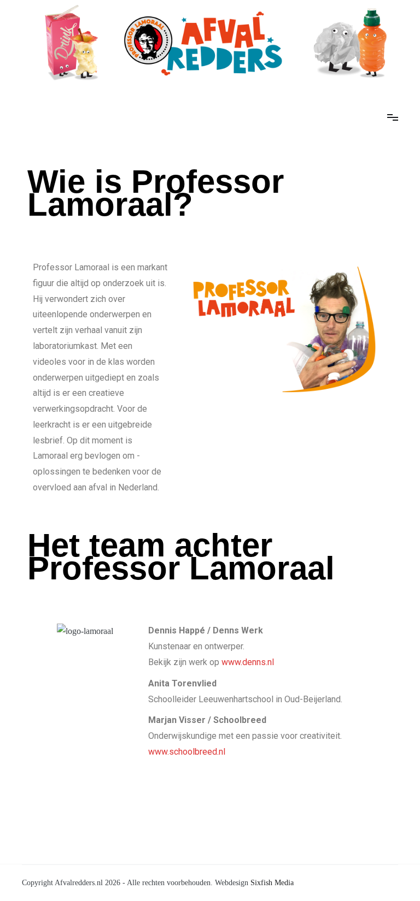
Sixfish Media (272, 883)
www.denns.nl (247, 662)
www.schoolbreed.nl (186, 751)
